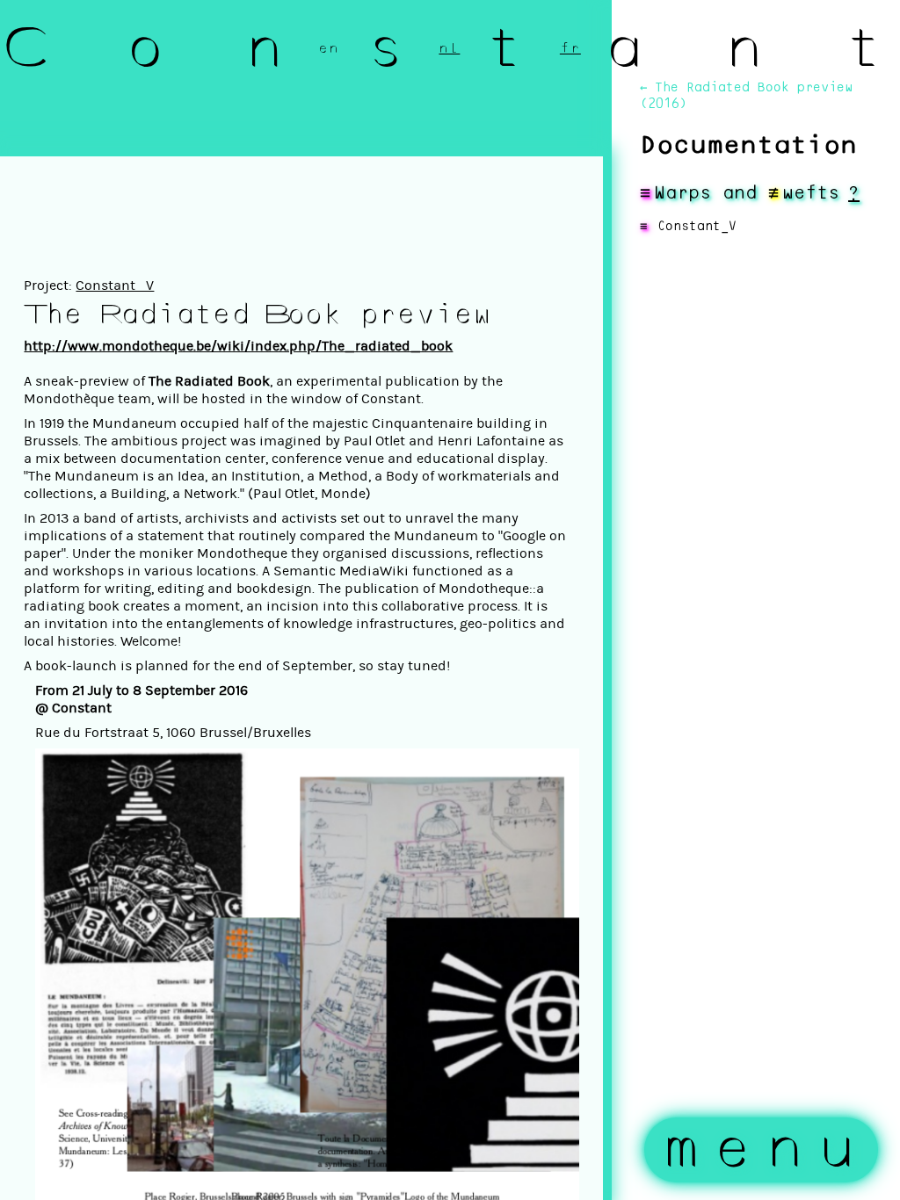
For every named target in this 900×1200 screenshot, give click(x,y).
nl (449, 48)
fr (570, 48)
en (328, 48)
